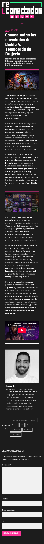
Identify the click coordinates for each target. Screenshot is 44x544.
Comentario (6, 465)
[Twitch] (32, 16)
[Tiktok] (17, 16)
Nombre (5, 499)
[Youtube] (27, 16)
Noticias (14, 425)
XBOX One (27, 430)
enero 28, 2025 (11, 30)
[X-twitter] (22, 16)
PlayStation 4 (31, 425)
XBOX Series (16, 434)
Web (3, 521)
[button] (22, 22)
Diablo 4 (33, 420)
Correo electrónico (8, 510)
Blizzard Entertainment (19, 420)
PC (22, 425)
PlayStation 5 (16, 430)
